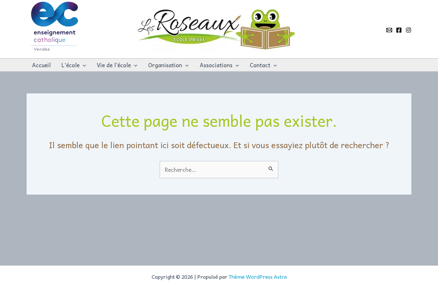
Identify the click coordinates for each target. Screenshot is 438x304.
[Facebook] (399, 30)
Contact (260, 64)
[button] (83, 65)
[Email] (389, 30)
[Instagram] (408, 30)
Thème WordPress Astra (258, 276)
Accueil (41, 64)
